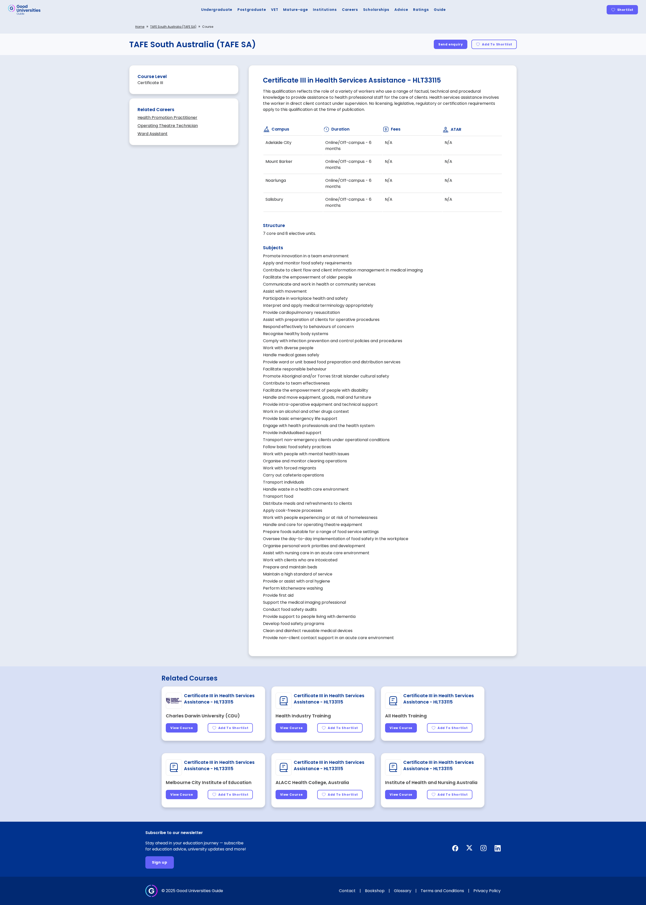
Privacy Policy (487, 891)
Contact (347, 891)
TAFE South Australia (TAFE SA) (173, 26)
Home (139, 26)
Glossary (402, 891)
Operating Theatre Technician (168, 126)
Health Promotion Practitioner (167, 117)
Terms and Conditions (442, 891)
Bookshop (375, 891)
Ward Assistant (153, 134)
